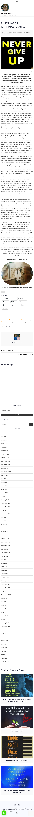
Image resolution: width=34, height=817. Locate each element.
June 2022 (4, 605)
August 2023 (4, 556)
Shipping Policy (21, 808)
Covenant (25, 320)
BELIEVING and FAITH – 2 (23, 355)
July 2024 (3, 517)
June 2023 (4, 563)
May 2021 (3, 651)
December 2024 (6, 503)
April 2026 (4, 447)
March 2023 (4, 574)
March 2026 (4, 450)
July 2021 (3, 644)
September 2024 (6, 514)
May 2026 (4, 443)
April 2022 (4, 612)
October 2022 (5, 591)
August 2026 (4, 433)
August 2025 (4, 475)
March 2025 (4, 493)
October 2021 (5, 633)
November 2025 (5, 464)
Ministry (24, 322)
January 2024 (5, 538)
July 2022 (3, 602)
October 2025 (5, 468)
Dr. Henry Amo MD (7, 13)
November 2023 (5, 545)
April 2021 (3, 654)
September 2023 (6, 552)
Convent (5, 322)
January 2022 (5, 623)
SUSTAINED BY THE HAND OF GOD (17, 761)
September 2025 (6, 472)
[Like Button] (3, 292)
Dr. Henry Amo (17, 343)
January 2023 (5, 581)
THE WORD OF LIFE (17, 731)
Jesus (20, 322)
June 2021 (4, 647)
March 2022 (4, 616)
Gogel (12, 322)
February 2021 (5, 661)
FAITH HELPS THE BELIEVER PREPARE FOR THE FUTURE (17, 791)
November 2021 (5, 630)
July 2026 (3, 436)
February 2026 (5, 454)
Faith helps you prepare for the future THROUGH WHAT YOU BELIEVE (17, 700)
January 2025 (5, 500)
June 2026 (4, 440)
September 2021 (6, 637)
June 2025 (4, 482)
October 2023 (5, 549)
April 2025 (4, 489)
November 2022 (5, 588)
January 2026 (5, 457)
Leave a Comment (15, 320)
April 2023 (4, 570)
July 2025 (3, 479)
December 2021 (5, 626)
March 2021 (4, 658)
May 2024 (4, 524)
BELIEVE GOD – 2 (8, 350)
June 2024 (4, 521)
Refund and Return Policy (10, 810)
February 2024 (5, 535)
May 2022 (3, 609)
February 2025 (5, 496)
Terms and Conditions (25, 810)
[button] (31, 4)
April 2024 (4, 528)
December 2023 (5, 542)
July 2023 (3, 559)
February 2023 (5, 577)
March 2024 (4, 531)
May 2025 (4, 486)
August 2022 (4, 598)
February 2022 (5, 619)
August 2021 (4, 640)
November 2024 (5, 507)
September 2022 (6, 595)
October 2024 (5, 510)
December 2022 (5, 584)
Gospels (30, 320)
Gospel (16, 322)
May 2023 (4, 566)
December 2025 (6, 461)
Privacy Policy (12, 808)
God (9, 322)
